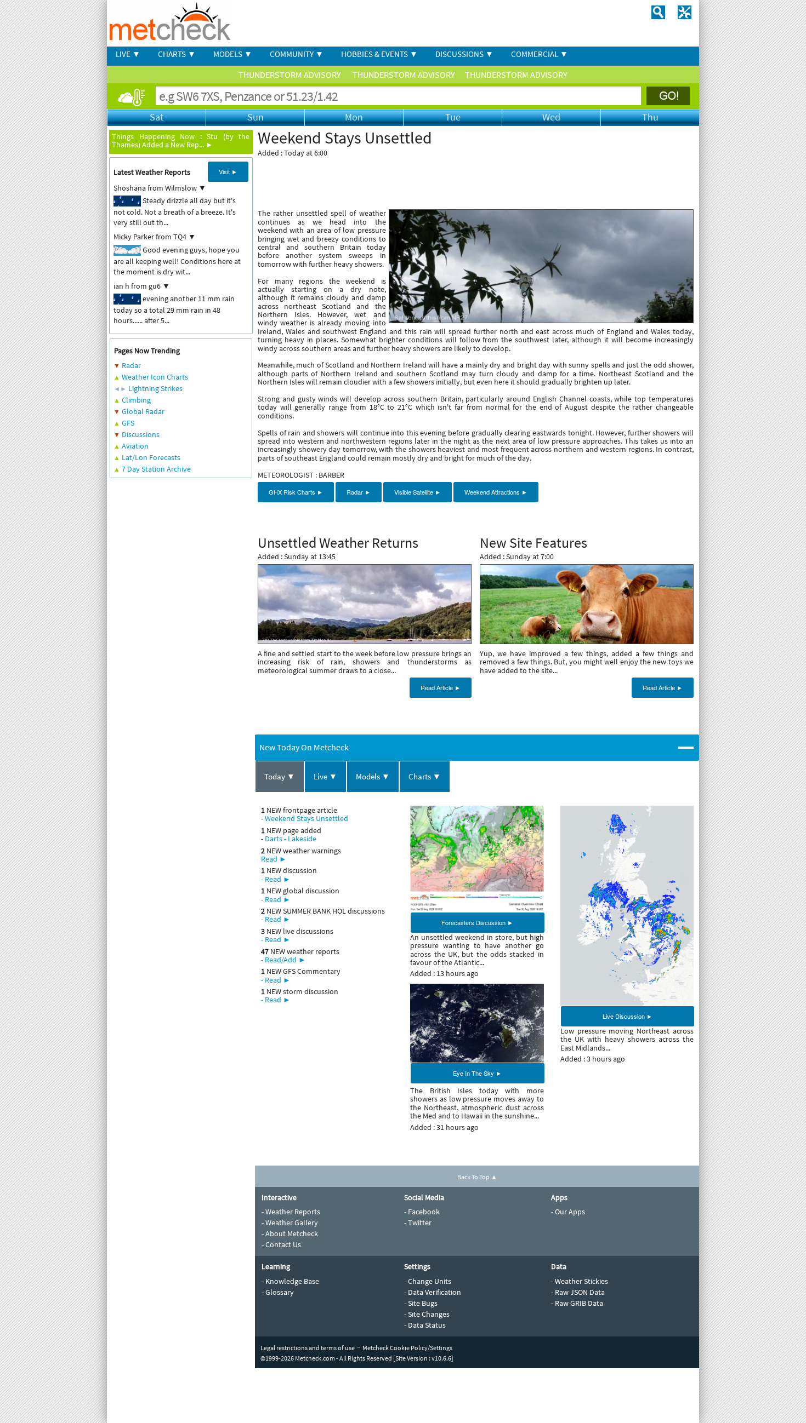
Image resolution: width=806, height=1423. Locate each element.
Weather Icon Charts (155, 377)
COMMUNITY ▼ (296, 54)
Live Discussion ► (627, 1016)
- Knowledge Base (290, 1281)
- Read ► (276, 879)
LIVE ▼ (128, 54)
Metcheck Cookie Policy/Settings (407, 1348)
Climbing (136, 400)
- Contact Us (281, 1244)
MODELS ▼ (232, 54)
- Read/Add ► (283, 960)
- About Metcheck (290, 1233)
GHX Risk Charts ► (296, 491)
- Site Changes (427, 1314)
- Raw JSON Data (578, 1292)
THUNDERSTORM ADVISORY (291, 74)
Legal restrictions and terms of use (307, 1348)
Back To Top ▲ (477, 1177)
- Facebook (422, 1212)
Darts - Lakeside (290, 839)
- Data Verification (432, 1292)
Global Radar (143, 411)
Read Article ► (441, 687)
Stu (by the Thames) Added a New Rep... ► (180, 140)
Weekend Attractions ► (495, 491)
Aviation (135, 446)
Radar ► (359, 491)
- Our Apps (568, 1212)
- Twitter (418, 1222)
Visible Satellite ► (417, 491)
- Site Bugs (421, 1303)
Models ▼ (373, 776)
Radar (131, 365)
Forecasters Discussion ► (477, 922)
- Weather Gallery (290, 1222)
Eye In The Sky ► (477, 1073)
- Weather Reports (291, 1212)
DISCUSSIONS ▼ (464, 54)
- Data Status (425, 1325)
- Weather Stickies (579, 1281)
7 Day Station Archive (156, 469)
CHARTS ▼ (177, 54)
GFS (128, 423)
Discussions (141, 434)
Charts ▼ (424, 776)
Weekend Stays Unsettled (306, 818)
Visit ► (228, 171)
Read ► (274, 859)
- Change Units (427, 1281)
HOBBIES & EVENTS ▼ (379, 54)
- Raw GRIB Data (577, 1303)
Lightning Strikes (155, 388)
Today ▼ (279, 776)
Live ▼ (325, 776)
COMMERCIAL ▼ (539, 54)
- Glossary (278, 1292)
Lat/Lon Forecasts (151, 457)
